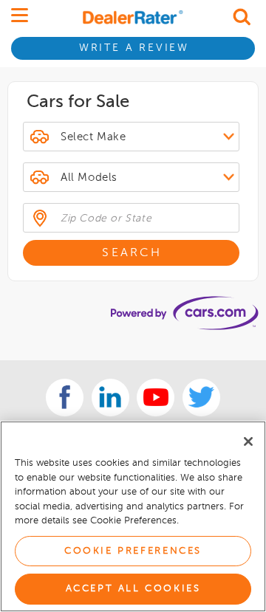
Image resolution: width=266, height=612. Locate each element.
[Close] (248, 441)
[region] (133, 516)
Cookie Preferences (133, 551)
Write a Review (134, 48)
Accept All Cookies (133, 589)
